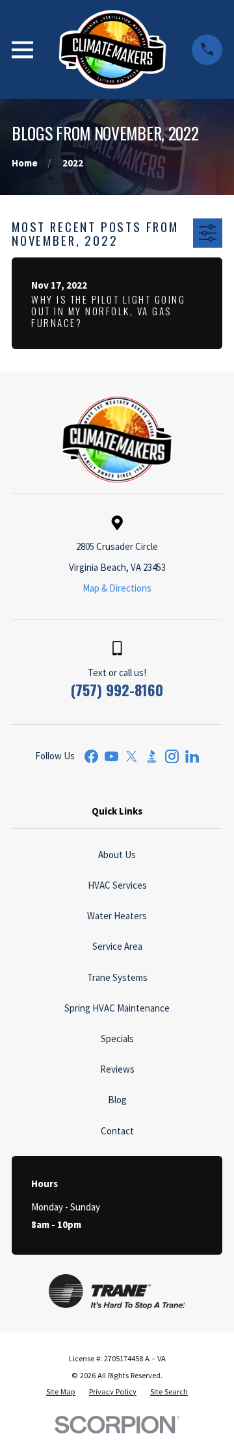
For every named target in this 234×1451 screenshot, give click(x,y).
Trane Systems (117, 977)
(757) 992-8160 (117, 690)
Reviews (117, 1069)
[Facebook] (91, 756)
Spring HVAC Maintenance (117, 1008)
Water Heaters (117, 915)
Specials (117, 1038)
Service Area (117, 946)
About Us (117, 854)
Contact (117, 1131)
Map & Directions (117, 588)
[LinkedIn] (192, 756)
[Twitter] (131, 756)
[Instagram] (172, 756)
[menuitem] (60, 1392)
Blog (117, 1099)
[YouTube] (111, 756)
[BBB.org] (152, 756)
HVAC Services (117, 885)
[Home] (112, 49)
